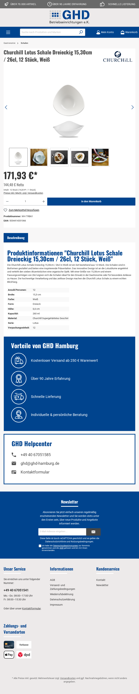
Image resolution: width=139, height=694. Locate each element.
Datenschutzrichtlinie (55, 541)
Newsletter (102, 585)
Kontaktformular (35, 472)
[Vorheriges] (6, 107)
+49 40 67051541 (16, 590)
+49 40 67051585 (36, 454)
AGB (62, 548)
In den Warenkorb (91, 201)
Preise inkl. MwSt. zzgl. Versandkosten (23, 193)
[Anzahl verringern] (7, 202)
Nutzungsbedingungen (82, 541)
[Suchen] (81, 32)
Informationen (61, 569)
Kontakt (100, 579)
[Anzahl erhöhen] (43, 202)
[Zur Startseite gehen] (69, 17)
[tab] (16, 237)
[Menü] (8, 32)
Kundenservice (107, 569)
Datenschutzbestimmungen (65, 545)
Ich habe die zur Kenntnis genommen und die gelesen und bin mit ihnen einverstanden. (66, 548)
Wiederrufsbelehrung (61, 594)
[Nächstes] (132, 107)
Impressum (56, 604)
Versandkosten (68, 678)
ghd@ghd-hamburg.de (40, 463)
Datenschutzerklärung (62, 599)
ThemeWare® (107, 685)
